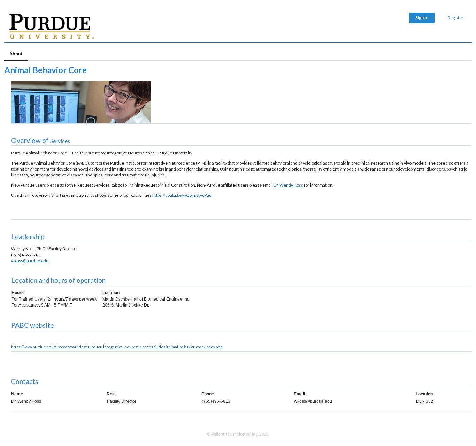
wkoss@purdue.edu (29, 260)
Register (455, 17)
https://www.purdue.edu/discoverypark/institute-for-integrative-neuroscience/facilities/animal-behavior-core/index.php (116, 347)
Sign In (421, 17)
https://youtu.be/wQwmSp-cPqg (181, 195)
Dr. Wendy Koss (288, 185)
